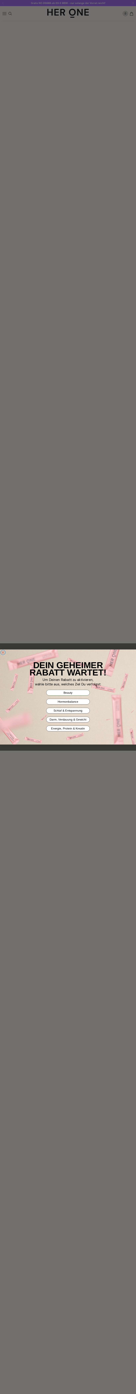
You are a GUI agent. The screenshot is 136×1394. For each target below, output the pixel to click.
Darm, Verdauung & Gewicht (68, 719)
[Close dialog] (2, 652)
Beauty (68, 692)
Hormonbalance (68, 701)
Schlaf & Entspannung (68, 710)
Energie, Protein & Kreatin (68, 728)
